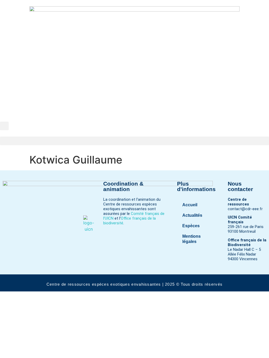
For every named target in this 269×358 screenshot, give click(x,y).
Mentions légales (191, 239)
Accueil (189, 205)
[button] (4, 126)
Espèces (191, 226)
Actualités (192, 215)
